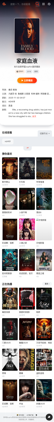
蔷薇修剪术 (7, 212)
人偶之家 (23, 243)
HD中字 (8, 141)
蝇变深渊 (6, 312)
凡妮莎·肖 (12, 93)
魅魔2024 (23, 342)
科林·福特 (35, 93)
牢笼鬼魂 (40, 182)
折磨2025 (40, 403)
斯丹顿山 (6, 182)
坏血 (21, 403)
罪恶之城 (40, 273)
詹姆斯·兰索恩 (24, 93)
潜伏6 (38, 212)
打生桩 (22, 182)
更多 (46, 284)
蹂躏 (21, 373)
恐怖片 (21, 71)
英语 (10, 105)
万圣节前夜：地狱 (44, 342)
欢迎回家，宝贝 (26, 273)
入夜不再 (23, 212)
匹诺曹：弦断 (8, 243)
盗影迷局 (40, 373)
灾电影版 (40, 243)
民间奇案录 (7, 273)
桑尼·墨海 (12, 89)
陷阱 (38, 312)
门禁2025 (6, 342)
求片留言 (21, 415)
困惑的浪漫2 (24, 312)
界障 (4, 373)
